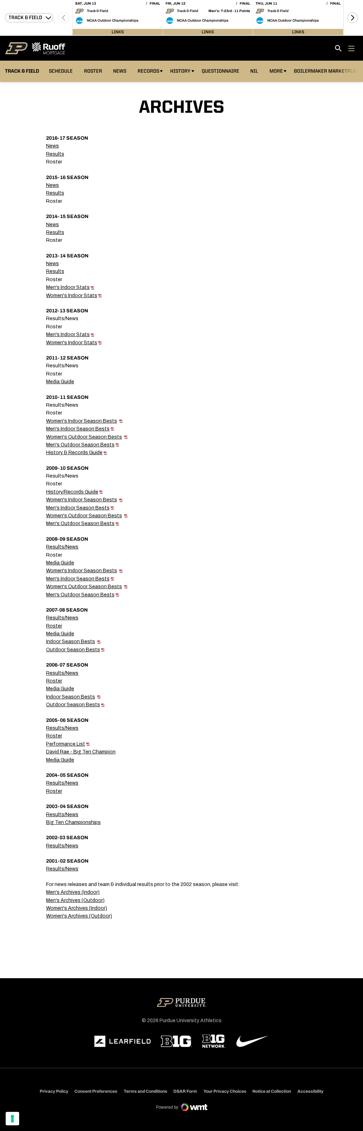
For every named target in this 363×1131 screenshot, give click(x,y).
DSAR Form (185, 1091)
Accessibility (310, 1091)
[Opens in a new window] (122, 1041)
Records (148, 71)
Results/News (62, 547)
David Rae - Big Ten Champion (81, 751)
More (276, 71)
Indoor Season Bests (70, 641)
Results (55, 154)
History (180, 71)
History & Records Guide (74, 452)
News (119, 71)
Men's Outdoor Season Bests (80, 444)
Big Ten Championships (73, 822)
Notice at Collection (271, 1091)
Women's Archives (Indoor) (76, 908)
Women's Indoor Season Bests (81, 421)
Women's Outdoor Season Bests (84, 437)
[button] (352, 17)
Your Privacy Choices (224, 1091)
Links (118, 32)
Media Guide (60, 381)
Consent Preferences (95, 1091)
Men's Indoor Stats (68, 287)
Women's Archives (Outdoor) (79, 916)
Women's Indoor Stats (71, 295)
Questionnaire (220, 71)
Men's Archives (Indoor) (73, 892)
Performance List (65, 744)
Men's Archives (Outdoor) (75, 900)
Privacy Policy (54, 1091)
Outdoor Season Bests (73, 649)
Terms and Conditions (145, 1091)
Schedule (61, 71)
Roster (93, 71)
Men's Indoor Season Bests (78, 428)
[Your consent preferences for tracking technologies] (12, 1118)
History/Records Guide (72, 492)
